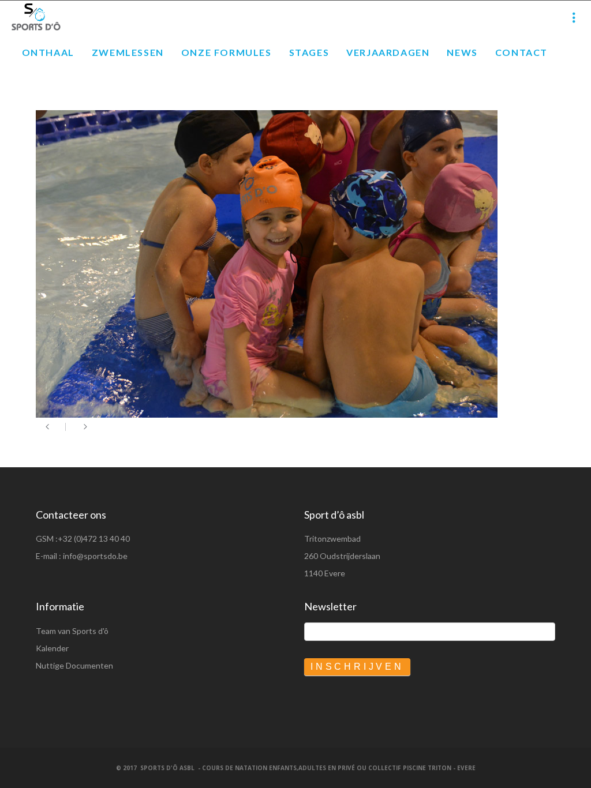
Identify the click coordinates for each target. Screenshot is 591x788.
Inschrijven (357, 666)
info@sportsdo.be (95, 556)
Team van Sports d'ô (72, 631)
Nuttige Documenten (74, 665)
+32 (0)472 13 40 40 (94, 538)
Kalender (52, 648)
